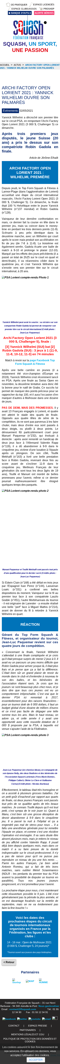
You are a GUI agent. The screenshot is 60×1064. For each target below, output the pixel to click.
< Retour (9, 962)
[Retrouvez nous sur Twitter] (22, 1019)
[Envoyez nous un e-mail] (46, 1019)
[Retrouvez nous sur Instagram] (55, 1019)
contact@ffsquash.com (22, 1009)
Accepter (36, 1059)
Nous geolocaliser (49, 1006)
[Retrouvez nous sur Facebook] (9, 1019)
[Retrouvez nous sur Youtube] (34, 1019)
